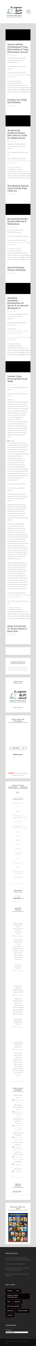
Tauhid (18, 867)
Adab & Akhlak (18, 803)
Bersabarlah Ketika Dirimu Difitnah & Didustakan (17, 221)
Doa (18, 1290)
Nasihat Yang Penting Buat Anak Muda (17, 379)
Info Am (18, 840)
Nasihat (18, 848)
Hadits (18, 836)
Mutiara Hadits (13, 1306)
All (18, 807)
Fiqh (18, 832)
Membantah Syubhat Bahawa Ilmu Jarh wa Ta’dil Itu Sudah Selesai (17, 134)
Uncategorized (18, 877)
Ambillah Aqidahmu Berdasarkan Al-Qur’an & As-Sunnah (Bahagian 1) (17, 303)
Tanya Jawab (18, 863)
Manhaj (18, 844)
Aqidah (18, 811)
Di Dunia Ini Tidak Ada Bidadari (17, 101)
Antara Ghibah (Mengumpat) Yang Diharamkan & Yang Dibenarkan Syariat (18, 48)
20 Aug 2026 (13, 384)
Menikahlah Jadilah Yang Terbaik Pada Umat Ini (17, 188)
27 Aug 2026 (13, 55)
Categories (18, 798)
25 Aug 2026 (13, 194)
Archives (18, 896)
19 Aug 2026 (13, 634)
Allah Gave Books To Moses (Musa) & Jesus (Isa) (17, 629)
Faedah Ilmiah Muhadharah (12, 1296)
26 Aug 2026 (13, 141)
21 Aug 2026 (13, 311)
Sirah (18, 859)
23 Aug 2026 (13, 273)
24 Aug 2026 (13, 227)
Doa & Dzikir (18, 821)
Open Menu (28, 11)
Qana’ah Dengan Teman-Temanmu (16, 268)
